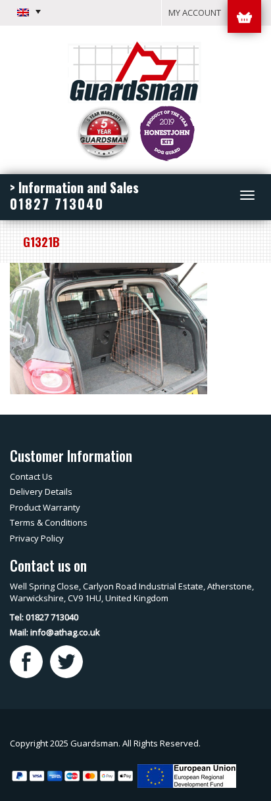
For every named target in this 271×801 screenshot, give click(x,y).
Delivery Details (41, 491)
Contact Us (31, 476)
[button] (29, 12)
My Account (194, 12)
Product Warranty (45, 507)
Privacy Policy (37, 538)
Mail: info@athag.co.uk (55, 632)
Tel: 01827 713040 (44, 617)
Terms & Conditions (48, 522)
